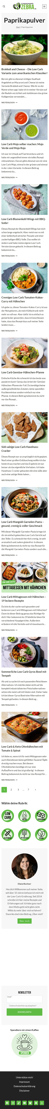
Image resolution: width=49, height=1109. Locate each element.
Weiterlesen (9, 103)
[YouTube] (24, 1103)
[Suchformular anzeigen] (4, 6)
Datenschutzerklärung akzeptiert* (23, 1005)
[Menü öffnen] (44, 6)
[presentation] (24, 49)
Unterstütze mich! (24, 1077)
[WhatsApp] (42, 1103)
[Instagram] (13, 1103)
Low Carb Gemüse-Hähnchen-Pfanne (22, 372)
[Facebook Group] (30, 1103)
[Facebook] (7, 1103)
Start (18, 27)
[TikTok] (18, 1103)
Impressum (24, 1081)
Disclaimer (24, 1090)
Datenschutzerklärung (24, 1086)
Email (9, 997)
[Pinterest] (36, 1103)
